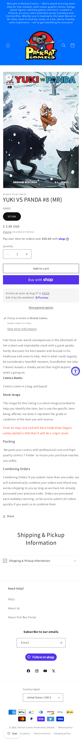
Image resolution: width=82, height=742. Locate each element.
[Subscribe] (61, 642)
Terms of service (42, 733)
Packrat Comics (26, 727)
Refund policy (66, 727)
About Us (14, 608)
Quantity (8, 246)
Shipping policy (62, 733)
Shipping (7, 232)
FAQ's (11, 599)
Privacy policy (22, 733)
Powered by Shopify (44, 727)
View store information (22, 329)
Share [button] (10, 516)
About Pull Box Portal (22, 617)
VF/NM (12, 216)
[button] (8, 45)
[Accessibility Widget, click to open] (75, 371)
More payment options (41, 307)
